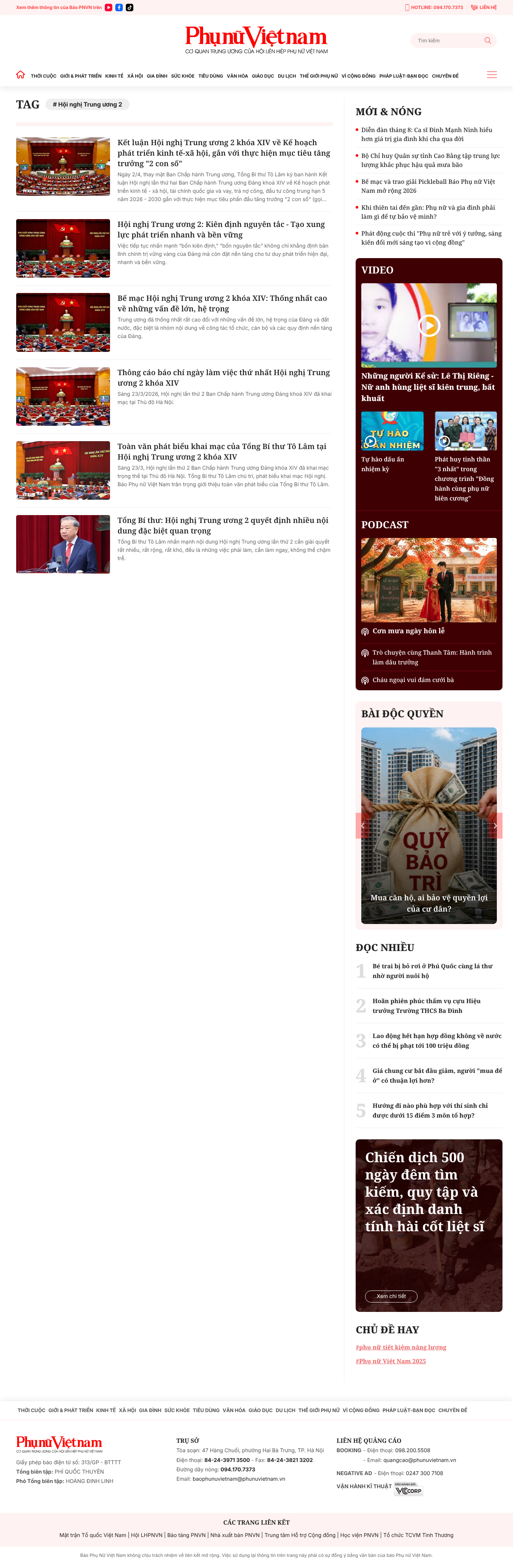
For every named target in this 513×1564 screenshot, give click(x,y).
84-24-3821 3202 (290, 1460)
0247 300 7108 (424, 1473)
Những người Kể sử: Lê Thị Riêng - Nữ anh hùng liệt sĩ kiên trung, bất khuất (428, 387)
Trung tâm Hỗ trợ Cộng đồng (299, 1535)
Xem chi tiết (391, 1296)
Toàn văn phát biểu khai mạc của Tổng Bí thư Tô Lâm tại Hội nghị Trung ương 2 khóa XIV (222, 451)
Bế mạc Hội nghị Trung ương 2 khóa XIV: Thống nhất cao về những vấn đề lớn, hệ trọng (222, 303)
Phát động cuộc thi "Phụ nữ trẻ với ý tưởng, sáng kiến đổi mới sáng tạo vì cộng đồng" (431, 237)
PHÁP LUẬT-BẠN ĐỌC (403, 76)
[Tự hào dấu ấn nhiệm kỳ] (392, 431)
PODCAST (384, 524)
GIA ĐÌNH (157, 76)
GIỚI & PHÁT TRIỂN (80, 76)
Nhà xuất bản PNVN (235, 1535)
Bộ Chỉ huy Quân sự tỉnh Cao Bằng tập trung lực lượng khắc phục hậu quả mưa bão (430, 160)
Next (495, 825)
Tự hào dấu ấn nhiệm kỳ (382, 464)
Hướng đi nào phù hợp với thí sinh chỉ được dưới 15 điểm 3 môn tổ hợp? (430, 1110)
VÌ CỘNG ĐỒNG (359, 76)
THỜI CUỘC (43, 76)
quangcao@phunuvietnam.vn (419, 1460)
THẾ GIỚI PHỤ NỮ (319, 76)
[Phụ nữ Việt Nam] (256, 40)
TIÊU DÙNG (210, 76)
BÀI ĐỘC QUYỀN (402, 713)
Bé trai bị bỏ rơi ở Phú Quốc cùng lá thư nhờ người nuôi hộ (433, 971)
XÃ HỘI (135, 76)
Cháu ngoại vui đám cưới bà (413, 680)
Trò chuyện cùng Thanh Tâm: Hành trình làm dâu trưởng (432, 657)
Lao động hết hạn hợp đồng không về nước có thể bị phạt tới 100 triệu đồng (437, 1041)
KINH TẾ (114, 76)
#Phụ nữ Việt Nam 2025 (391, 1361)
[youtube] (108, 7)
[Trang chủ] (22, 76)
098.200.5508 (412, 1450)
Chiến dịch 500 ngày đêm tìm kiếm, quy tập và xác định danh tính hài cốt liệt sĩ (424, 1192)
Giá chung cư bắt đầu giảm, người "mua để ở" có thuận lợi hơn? (437, 1076)
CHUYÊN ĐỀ (445, 76)
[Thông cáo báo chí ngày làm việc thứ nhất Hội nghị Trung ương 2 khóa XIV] (63, 396)
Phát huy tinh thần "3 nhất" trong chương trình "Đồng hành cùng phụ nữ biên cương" (464, 478)
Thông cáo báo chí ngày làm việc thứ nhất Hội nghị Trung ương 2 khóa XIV (224, 377)
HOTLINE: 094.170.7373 (437, 7)
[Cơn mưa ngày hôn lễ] (429, 580)
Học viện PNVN (359, 1535)
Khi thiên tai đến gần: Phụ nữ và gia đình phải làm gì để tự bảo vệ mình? (428, 212)
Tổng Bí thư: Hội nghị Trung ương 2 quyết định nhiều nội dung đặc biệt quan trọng (223, 525)
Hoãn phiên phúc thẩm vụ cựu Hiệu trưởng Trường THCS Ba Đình (427, 1006)
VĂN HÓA (237, 76)
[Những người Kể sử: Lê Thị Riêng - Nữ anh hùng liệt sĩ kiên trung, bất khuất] (429, 325)
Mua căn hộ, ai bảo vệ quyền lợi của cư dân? (429, 903)
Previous (363, 825)
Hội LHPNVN (147, 1535)
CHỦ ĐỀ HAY (387, 1329)
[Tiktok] (129, 7)
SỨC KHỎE (183, 76)
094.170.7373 (237, 1469)
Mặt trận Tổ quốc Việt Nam (92, 1535)
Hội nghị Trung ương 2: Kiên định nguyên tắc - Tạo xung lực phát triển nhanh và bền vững (221, 229)
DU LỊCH (287, 76)
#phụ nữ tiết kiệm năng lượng (401, 1347)
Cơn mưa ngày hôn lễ (409, 631)
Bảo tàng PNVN (186, 1535)
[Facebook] (119, 7)
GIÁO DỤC (263, 76)
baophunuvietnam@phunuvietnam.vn (239, 1479)
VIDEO (377, 270)
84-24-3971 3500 (227, 1460)
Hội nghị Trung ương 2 (90, 104)
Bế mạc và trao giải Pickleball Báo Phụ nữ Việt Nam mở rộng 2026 (428, 186)
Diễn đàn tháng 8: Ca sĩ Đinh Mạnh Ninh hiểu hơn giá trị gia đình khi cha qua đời (426, 134)
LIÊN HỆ (488, 7)
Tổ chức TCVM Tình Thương (418, 1535)
